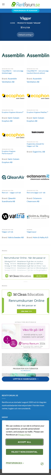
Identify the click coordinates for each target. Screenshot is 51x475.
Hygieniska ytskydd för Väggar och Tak (35, 145)
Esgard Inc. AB (39, 151)
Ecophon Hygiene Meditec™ (37, 112)
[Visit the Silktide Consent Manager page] (42, 464)
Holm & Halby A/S (40, 237)
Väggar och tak (7, 232)
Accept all (24, 442)
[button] (3, 4)
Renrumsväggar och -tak (36, 193)
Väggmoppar (32, 232)
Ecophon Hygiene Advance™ (13, 112)
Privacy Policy (24, 434)
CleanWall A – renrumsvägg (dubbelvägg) (12, 72)
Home (12, 23)
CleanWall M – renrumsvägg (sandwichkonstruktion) (37, 72)
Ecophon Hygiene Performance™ (8, 152)
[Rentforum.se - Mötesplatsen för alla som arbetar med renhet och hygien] (25, 4)
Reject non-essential (24, 451)
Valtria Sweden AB (16, 237)
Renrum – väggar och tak (11, 193)
